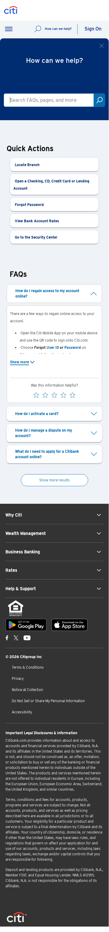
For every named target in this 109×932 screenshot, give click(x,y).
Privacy (18, 678)
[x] (16, 637)
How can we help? (58, 29)
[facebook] (6, 637)
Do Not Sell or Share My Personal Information (48, 701)
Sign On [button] (93, 29)
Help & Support (20, 588)
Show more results (54, 480)
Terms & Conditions (28, 667)
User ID (52, 347)
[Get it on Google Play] (26, 625)
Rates (11, 570)
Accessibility (22, 712)
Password (72, 347)
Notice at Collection (27, 689)
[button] (9, 29)
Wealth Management (25, 533)
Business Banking (22, 551)
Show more (19, 362)
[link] (54, 164)
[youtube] (27, 637)
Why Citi (13, 515)
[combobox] (49, 100)
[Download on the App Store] (69, 625)
